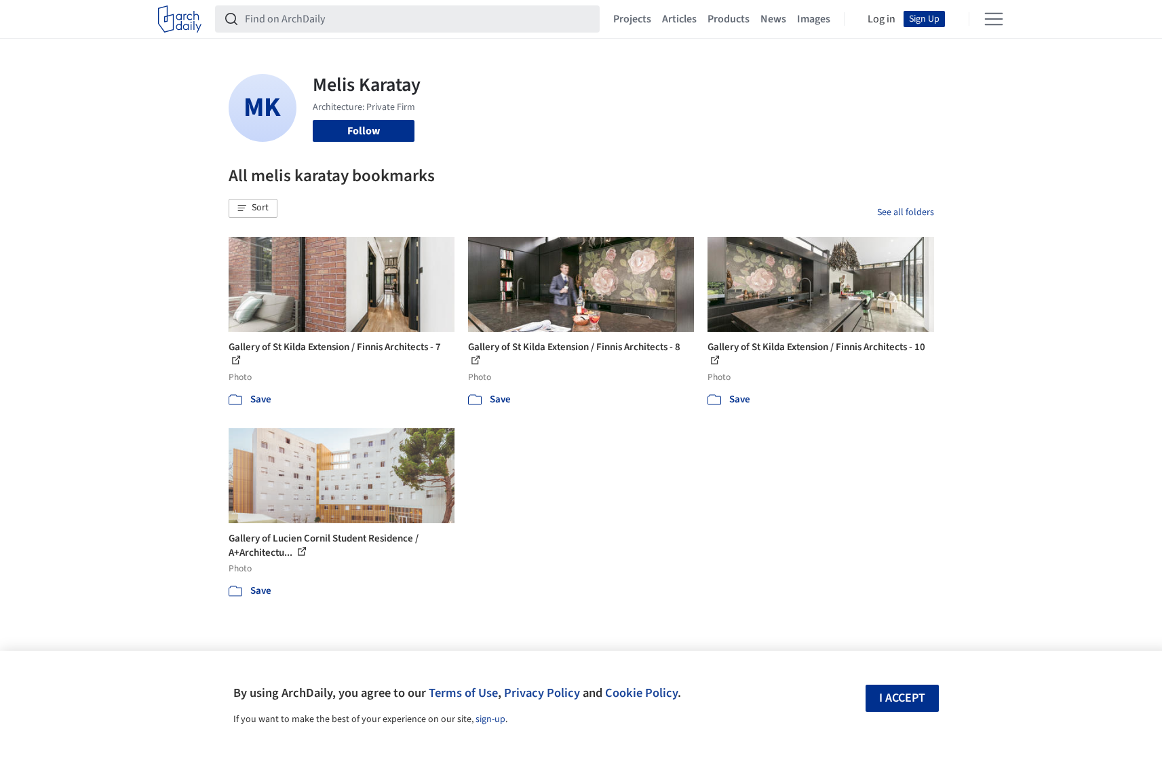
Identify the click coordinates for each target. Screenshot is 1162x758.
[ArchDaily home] (179, 19)
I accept (902, 697)
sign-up (490, 719)
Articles (679, 19)
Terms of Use (463, 693)
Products (729, 19)
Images (813, 19)
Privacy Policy (542, 693)
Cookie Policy (641, 693)
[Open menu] (994, 19)
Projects (632, 19)
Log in (881, 19)
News (773, 19)
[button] (253, 208)
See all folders (905, 212)
